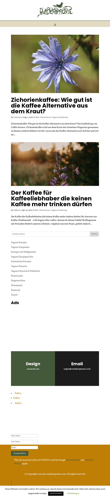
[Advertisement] (55, 324)
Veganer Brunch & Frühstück (25, 271)
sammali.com (33, 369)
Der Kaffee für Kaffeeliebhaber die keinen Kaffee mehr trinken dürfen (51, 198)
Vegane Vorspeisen (20, 247)
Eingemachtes (18, 280)
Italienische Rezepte (21, 261)
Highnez (17, 210)
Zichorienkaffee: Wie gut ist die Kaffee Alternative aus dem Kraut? (51, 105)
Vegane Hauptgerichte (22, 256)
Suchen (94, 234)
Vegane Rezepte (19, 242)
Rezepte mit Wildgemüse (23, 252)
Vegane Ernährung (60, 117)
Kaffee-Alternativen (42, 117)
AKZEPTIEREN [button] (56, 493)
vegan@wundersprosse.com (77, 369)
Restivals (15, 290)
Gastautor (18, 117)
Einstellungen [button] (73, 493)
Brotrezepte (17, 275)
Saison (14, 294)
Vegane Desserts (19, 266)
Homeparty (17, 285)
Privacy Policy (73, 460)
